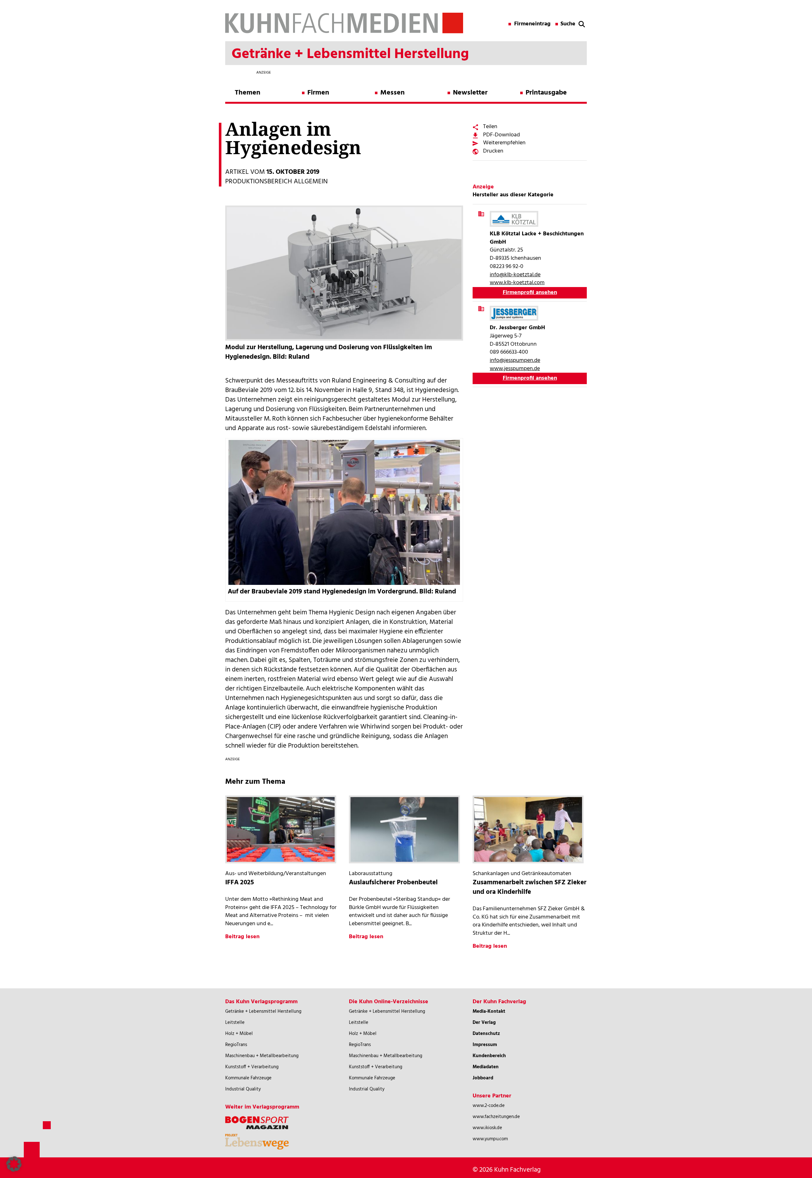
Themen (247, 92)
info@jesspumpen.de (515, 360)
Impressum (485, 1045)
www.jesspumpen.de (515, 368)
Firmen (318, 92)
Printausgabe (546, 92)
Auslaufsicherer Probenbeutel (393, 882)
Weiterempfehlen (504, 142)
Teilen (490, 126)
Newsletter (470, 92)
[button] (14, 1164)
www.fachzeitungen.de (496, 1117)
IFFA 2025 (239, 882)
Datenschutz (486, 1033)
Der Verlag (484, 1022)
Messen (392, 92)
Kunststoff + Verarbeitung (251, 1067)
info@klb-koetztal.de (515, 274)
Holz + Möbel (239, 1033)
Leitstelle (235, 1022)
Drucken (493, 151)
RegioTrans (236, 1045)
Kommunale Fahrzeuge (248, 1078)
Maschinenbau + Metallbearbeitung (261, 1056)
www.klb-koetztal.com (517, 282)
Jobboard (483, 1078)
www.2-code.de (489, 1105)
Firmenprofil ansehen (530, 292)
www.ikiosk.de (487, 1128)
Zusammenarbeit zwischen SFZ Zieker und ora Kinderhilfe (529, 887)
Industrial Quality (243, 1089)
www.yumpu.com (490, 1139)
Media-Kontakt (489, 1011)
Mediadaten (486, 1067)
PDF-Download (501, 135)
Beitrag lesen (242, 936)
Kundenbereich (489, 1056)
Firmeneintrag (532, 24)
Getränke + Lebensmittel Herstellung (263, 1011)
